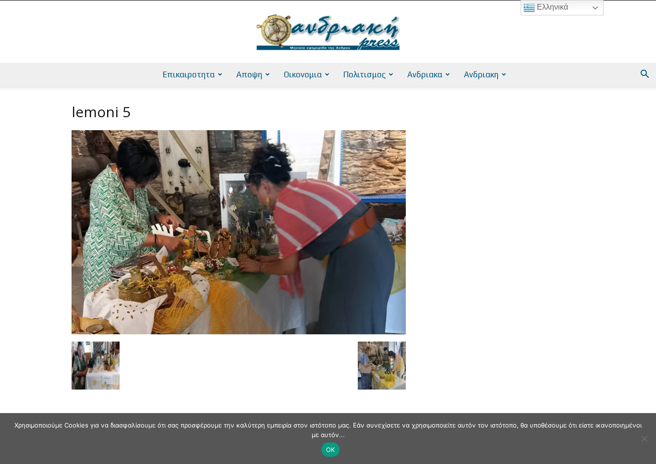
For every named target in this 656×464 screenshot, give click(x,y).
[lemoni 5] (239, 331)
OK (330, 449)
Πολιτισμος (364, 74)
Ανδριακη (481, 74)
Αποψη (249, 74)
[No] (644, 438)
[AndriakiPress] (328, 32)
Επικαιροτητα (189, 74)
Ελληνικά (551, 7)
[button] (644, 75)
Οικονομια (303, 74)
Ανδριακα (424, 74)
